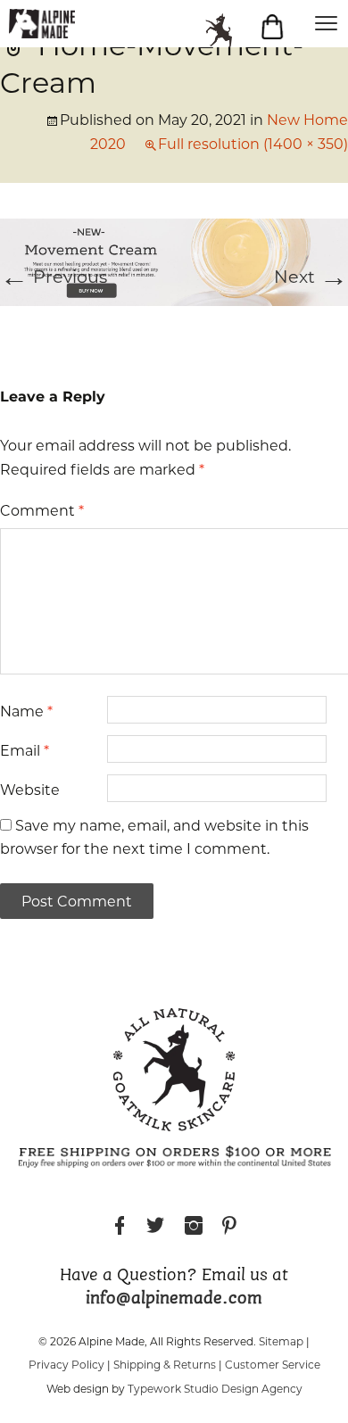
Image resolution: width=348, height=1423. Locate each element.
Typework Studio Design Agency (215, 1388)
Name (26, 711)
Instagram (194, 1228)
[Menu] (325, 22)
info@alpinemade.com (174, 1299)
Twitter (155, 1228)
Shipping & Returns (164, 1364)
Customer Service (272, 1364)
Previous (53, 276)
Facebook (119, 1228)
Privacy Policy (66, 1364)
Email (24, 750)
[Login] (227, 30)
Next (311, 276)
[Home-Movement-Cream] (174, 260)
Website (30, 790)
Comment (42, 510)
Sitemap (281, 1341)
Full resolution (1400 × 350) (253, 144)
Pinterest (229, 1228)
